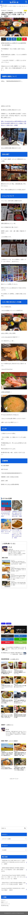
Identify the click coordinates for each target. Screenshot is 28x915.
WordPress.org (4, 905)
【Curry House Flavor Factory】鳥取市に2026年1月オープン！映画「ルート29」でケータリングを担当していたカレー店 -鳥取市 (18, 577)
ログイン (3, 900)
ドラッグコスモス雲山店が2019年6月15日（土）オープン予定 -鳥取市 (6, 514)
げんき (7, 729)
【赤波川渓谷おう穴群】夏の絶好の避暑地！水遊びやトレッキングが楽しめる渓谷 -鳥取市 (18, 583)
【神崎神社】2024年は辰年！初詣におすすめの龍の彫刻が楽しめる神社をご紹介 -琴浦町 (17, 514)
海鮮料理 (9, 623)
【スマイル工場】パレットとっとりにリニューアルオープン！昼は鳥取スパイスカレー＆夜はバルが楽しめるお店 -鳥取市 (16, 534)
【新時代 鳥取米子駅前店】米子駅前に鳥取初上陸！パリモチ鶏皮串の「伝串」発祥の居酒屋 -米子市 (18, 569)
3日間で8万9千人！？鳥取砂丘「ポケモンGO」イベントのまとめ (6, 532)
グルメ (9, 572)
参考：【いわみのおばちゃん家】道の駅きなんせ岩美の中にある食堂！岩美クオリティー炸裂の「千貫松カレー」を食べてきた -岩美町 (13, 123)
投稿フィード (4, 902)
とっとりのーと (13, 913)
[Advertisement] (14, 491)
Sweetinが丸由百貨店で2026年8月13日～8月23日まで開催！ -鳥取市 (13, 889)
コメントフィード (5, 903)
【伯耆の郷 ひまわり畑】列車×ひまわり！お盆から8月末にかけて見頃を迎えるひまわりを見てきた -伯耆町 (18, 562)
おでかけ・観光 (7, 565)
